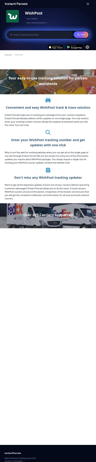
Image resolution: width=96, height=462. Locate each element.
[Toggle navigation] (88, 4)
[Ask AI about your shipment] (87, 47)
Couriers (8, 54)
